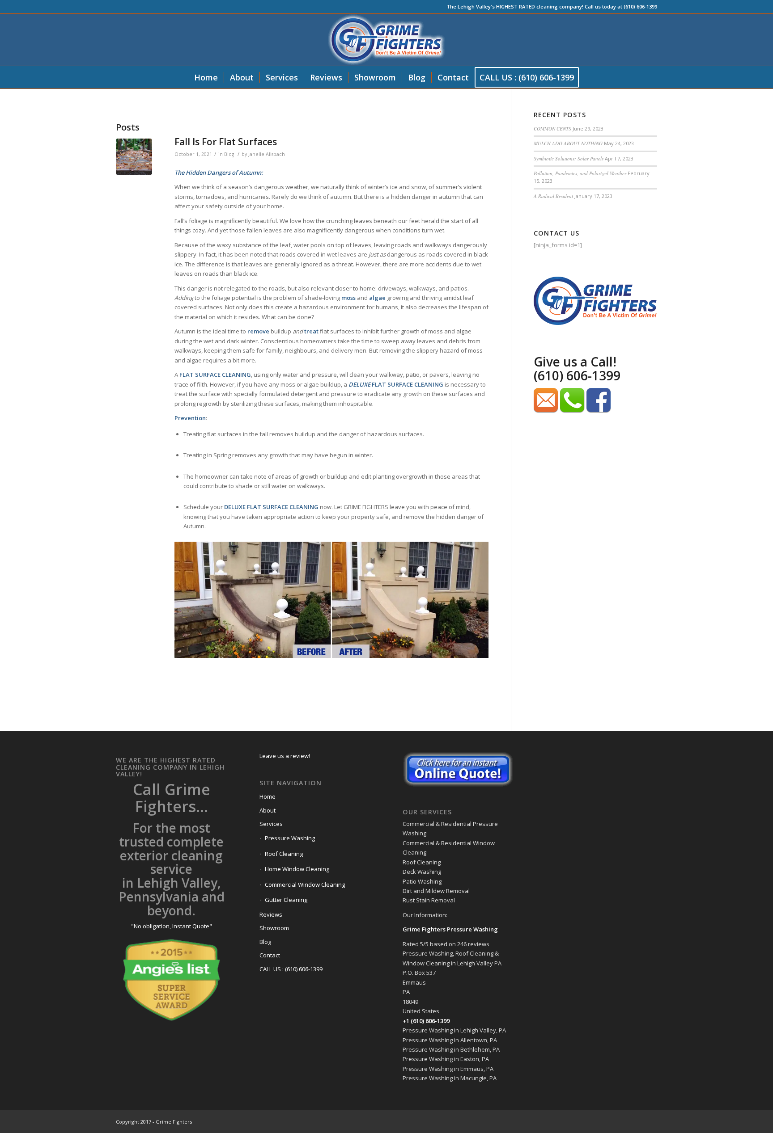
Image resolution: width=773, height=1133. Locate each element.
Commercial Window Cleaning (305, 884)
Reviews (270, 914)
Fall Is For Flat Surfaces (225, 141)
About (267, 810)
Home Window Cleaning (297, 869)
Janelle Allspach (266, 154)
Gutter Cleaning (286, 900)
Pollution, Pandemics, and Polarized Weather (580, 173)
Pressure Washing (290, 838)
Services (271, 824)
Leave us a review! (284, 756)
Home (267, 796)
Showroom (274, 928)
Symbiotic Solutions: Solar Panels (568, 158)
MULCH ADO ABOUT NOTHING (568, 143)
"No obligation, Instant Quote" (171, 926)
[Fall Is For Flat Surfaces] (134, 157)
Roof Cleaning (284, 854)
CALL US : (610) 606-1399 (291, 969)
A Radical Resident (553, 196)
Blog (229, 154)
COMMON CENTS (552, 128)
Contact (269, 955)
